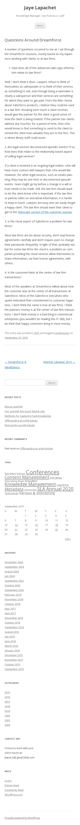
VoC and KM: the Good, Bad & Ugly (25, 411)
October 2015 (12, 664)
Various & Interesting (37, 492)
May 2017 (10, 608)
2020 (7, 715)
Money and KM (13, 406)
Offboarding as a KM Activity (21, 420)
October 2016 (12, 622)
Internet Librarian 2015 (59, 362)
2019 (7, 711)
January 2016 (12, 650)
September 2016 (14, 627)
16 (36, 525)
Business (21, 473)
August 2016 (12, 632)
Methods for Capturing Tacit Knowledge (28, 416)
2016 (7, 697)
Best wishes (10, 473)
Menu (40, 25)
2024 (7, 725)
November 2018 (14, 599)
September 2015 (14, 669)
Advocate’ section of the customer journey (45, 212)
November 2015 (14, 660)
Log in (8, 780)
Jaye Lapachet (40, 8)
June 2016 (10, 641)
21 (16, 529)
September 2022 (14, 580)
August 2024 (12, 571)
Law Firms (63, 485)
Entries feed (12, 785)
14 (16, 525)
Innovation (31, 480)
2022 (7, 720)
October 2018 (12, 604)
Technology (11, 493)
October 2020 (12, 585)
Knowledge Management (30, 484)
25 (56, 529)
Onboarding (30, 489)
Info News (56, 477)
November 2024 (14, 562)
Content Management (27, 477)
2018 (7, 706)
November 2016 (14, 618)
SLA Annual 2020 (55, 488)
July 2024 (10, 576)
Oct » (68, 539)
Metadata (14, 489)
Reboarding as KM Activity (20, 425)
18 (56, 525)
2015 (36, 333)
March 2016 (11, 646)
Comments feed (14, 790)
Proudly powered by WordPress (22, 818)
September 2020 (14, 590)
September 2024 (14, 567)
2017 (7, 701)
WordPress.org (13, 794)
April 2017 (10, 613)
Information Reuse (14, 480)
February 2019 (13, 594)
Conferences (61, 333)
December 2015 (14, 655)
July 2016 (10, 636)
